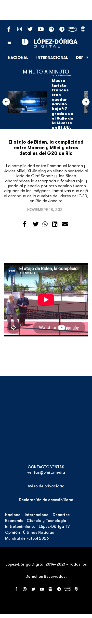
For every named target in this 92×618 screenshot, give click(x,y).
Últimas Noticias (38, 532)
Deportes (61, 515)
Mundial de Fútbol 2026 (27, 538)
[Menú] (9, 42)
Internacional (52, 57)
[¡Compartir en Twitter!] (36, 224)
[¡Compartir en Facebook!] (24, 224)
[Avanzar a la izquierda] (6, 102)
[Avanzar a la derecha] (87, 57)
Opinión (12, 532)
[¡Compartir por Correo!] (65, 224)
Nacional (18, 57)
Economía (14, 521)
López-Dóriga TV (54, 526)
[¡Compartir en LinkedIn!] (54, 224)
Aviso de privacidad (46, 486)
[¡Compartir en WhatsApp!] (45, 224)
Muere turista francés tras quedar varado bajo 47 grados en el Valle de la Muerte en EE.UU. (62, 104)
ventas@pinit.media (46, 472)
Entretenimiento (20, 526)
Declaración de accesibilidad (46, 500)
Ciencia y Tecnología (46, 521)
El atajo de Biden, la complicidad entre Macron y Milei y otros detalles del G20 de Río (46, 147)
